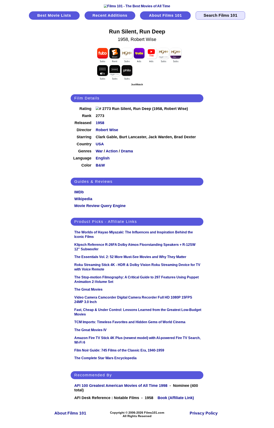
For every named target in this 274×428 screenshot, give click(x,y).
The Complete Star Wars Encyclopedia (105, 358)
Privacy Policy (204, 413)
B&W (100, 165)
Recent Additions (109, 15)
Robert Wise (107, 130)
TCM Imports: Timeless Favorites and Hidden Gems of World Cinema (129, 322)
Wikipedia (83, 199)
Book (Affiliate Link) (176, 398)
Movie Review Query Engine (100, 206)
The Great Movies (88, 289)
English (103, 158)
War (99, 151)
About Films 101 (165, 15)
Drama (127, 151)
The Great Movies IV (90, 330)
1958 (100, 123)
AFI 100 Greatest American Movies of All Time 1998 (120, 385)
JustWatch (137, 84)
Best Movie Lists (54, 15)
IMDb (79, 192)
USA (100, 144)
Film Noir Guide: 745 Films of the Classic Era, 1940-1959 (119, 350)
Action (112, 151)
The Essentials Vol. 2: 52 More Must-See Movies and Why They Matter (130, 257)
